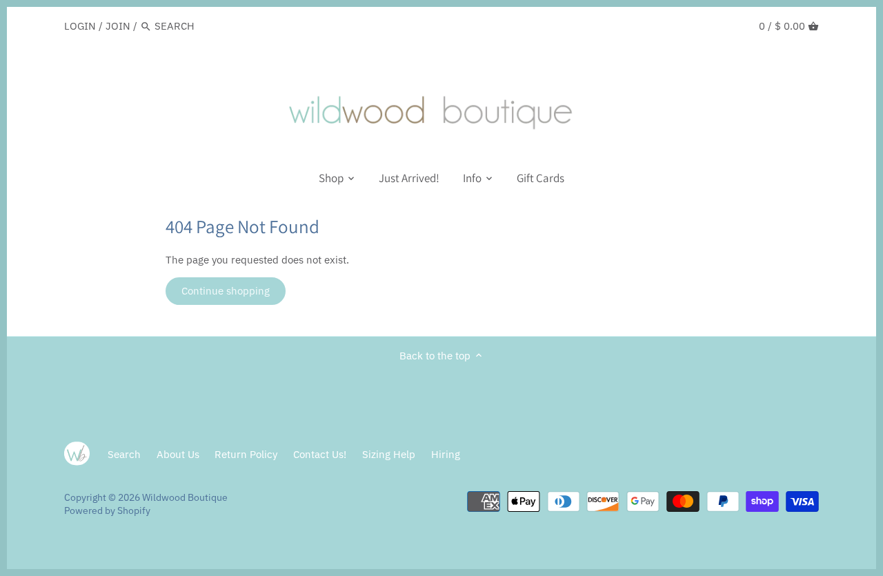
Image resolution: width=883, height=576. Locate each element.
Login (80, 25)
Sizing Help (388, 454)
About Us (178, 454)
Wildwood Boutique (185, 497)
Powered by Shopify (107, 510)
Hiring (445, 454)
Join (118, 25)
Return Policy (246, 454)
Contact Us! (319, 454)
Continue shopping (225, 290)
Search (124, 454)
